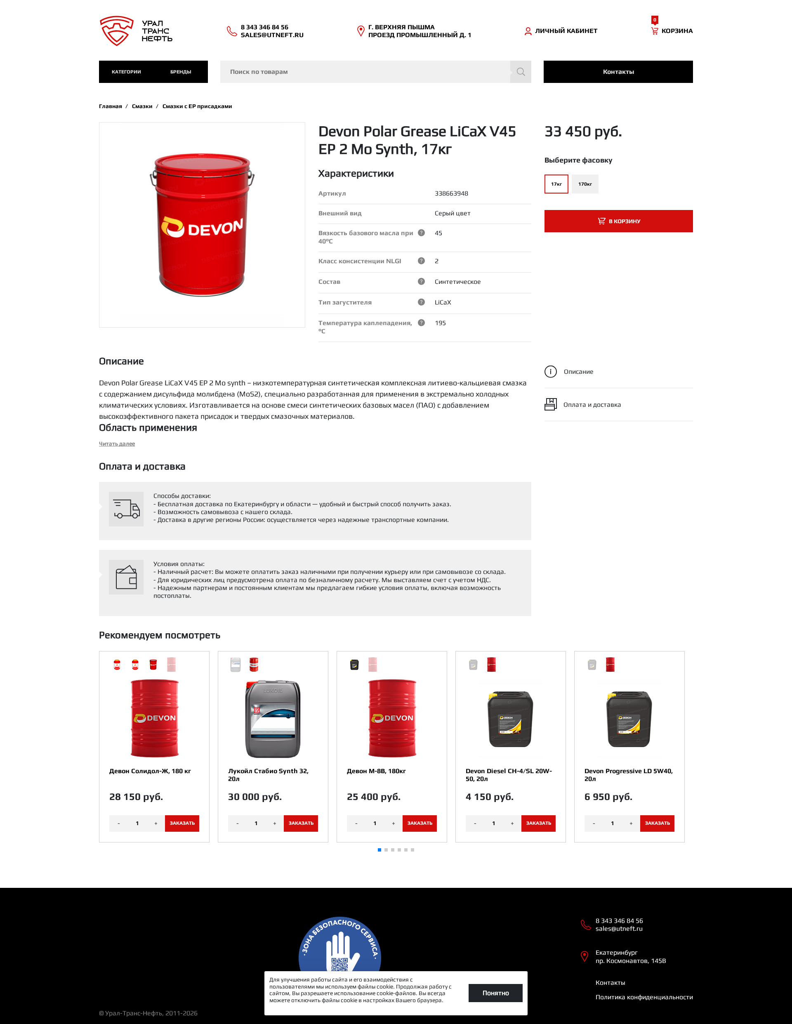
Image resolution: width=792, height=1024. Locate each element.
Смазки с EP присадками (197, 106)
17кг (556, 184)
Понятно (496, 993)
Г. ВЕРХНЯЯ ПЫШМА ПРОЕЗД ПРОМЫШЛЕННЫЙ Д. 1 (419, 31)
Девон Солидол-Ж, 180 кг (150, 771)
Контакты (618, 72)
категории (126, 72)
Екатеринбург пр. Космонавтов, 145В (631, 956)
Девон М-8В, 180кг (376, 771)
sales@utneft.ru (272, 35)
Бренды (180, 72)
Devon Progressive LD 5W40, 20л (629, 775)
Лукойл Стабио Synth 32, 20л (268, 775)
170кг (585, 184)
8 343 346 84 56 (264, 27)
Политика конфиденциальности (644, 997)
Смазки (142, 106)
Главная (110, 106)
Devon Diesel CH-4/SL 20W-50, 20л (509, 775)
